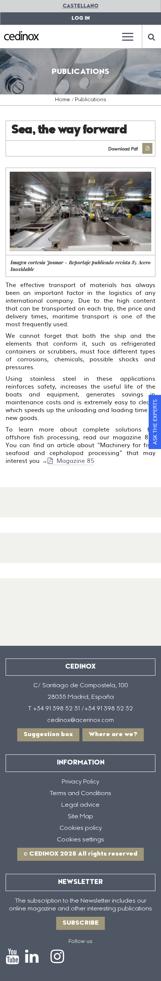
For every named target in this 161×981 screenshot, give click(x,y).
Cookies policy (81, 828)
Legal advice (80, 805)
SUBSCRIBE (80, 923)
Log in (81, 18)
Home (62, 100)
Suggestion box (48, 735)
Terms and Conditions (80, 794)
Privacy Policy (80, 782)
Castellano (80, 6)
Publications (90, 100)
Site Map (80, 817)
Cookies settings (80, 840)
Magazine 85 (74, 460)
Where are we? (113, 735)
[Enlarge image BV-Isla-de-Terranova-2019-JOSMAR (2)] (80, 211)
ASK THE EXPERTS (154, 422)
